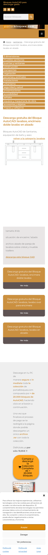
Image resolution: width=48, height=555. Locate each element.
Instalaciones (11, 80)
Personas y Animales (15, 77)
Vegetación (10, 73)
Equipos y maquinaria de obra (20, 101)
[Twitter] (12, 9)
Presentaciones (12, 90)
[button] (44, 495)
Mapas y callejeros (14, 107)
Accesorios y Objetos (14, 104)
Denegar (24, 534)
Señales (8, 97)
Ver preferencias (24, 541)
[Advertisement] (24, 199)
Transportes (10, 70)
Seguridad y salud (13, 87)
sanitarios (17, 42)
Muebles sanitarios (14, 60)
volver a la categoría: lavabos (29, 138)
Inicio (8, 42)
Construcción (11, 67)
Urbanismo (10, 84)
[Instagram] (5, 9)
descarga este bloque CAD (20, 257)
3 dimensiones (11, 56)
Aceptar (24, 527)
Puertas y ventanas (14, 63)
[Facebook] (8, 9)
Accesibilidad (11, 94)
